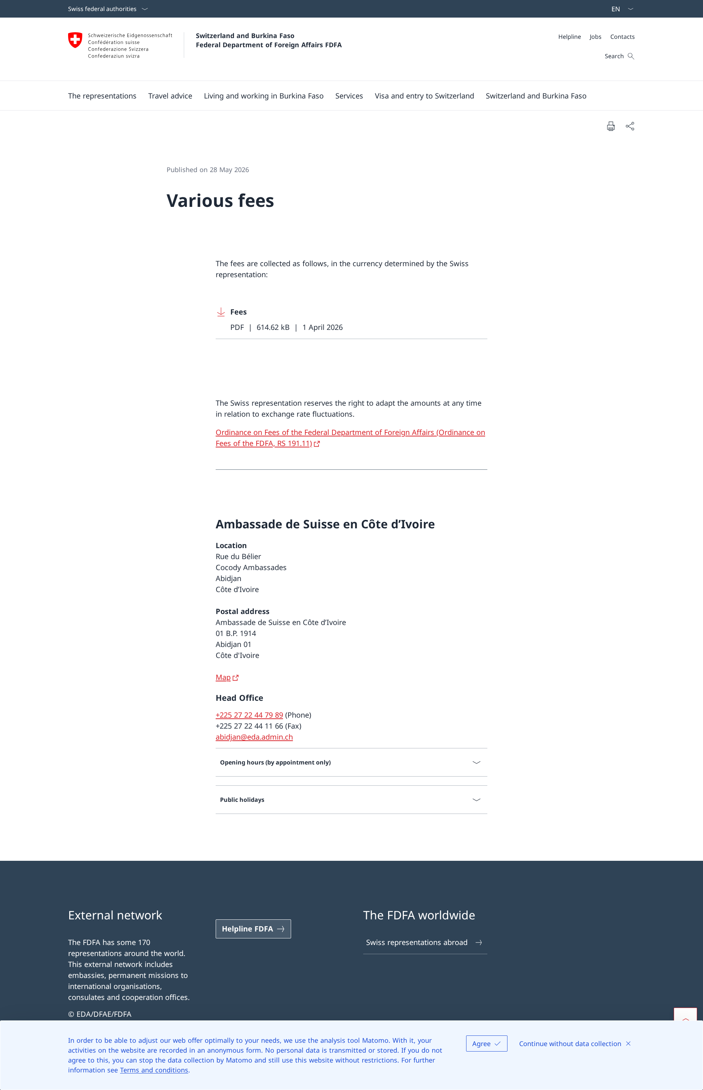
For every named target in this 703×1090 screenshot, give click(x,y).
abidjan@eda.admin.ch (254, 737)
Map (223, 677)
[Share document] (629, 125)
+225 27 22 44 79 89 (249, 715)
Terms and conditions (154, 1069)
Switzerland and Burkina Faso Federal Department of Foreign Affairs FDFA (269, 40)
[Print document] (610, 125)
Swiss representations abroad (417, 942)
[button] (102, 95)
